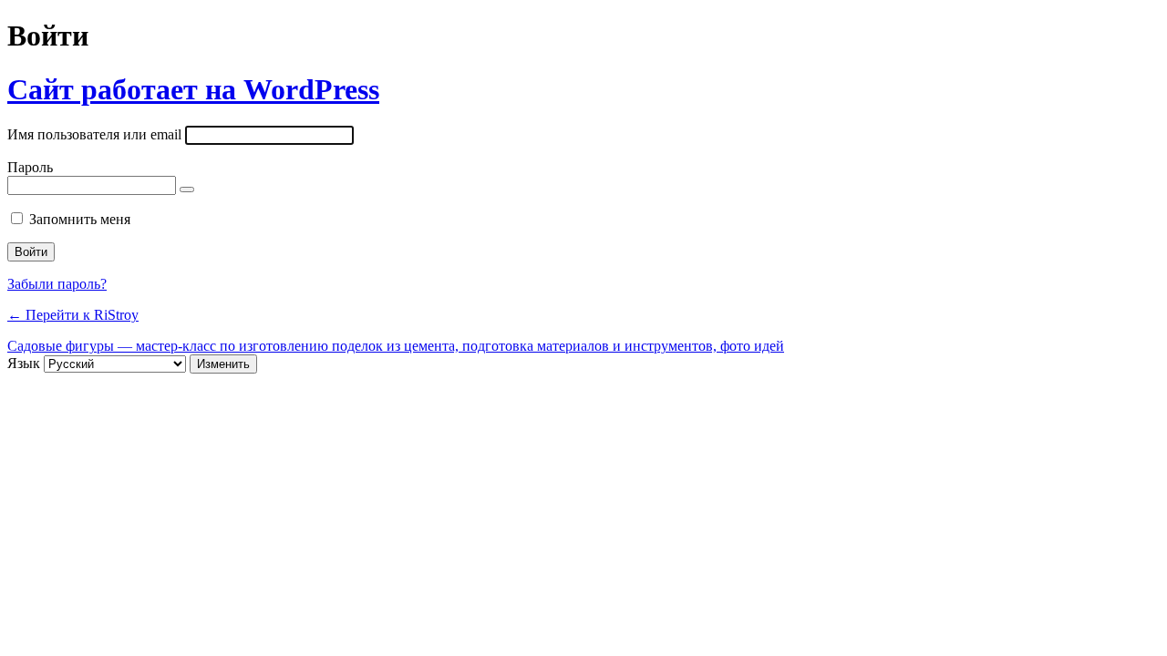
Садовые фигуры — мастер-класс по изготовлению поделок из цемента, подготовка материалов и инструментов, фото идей (395, 346)
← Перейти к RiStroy (73, 315)
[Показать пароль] (187, 189)
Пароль (30, 167)
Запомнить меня (79, 219)
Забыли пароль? (57, 284)
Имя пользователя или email (94, 134)
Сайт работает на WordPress (193, 89)
